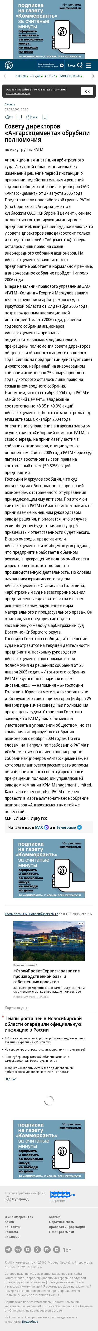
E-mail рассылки (61, 1232)
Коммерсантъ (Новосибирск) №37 (31, 913)
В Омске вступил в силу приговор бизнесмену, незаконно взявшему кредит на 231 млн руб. (45, 1040)
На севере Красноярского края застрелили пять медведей (45, 1049)
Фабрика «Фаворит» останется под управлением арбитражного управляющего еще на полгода (39, 1070)
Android (54, 1217)
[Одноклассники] (37, 1249)
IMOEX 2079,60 (69, 76)
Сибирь (10, 104)
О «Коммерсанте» (19, 1217)
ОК (87, 91)
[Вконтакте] (18, 1249)
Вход (71, 65)
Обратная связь (61, 1222)
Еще (7, 1079)
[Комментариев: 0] (19, 117)
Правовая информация (67, 1227)
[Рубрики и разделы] (88, 65)
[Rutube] (47, 1249)
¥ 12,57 (50, 76)
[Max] (56, 1249)
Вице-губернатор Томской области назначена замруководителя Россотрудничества (37, 1059)
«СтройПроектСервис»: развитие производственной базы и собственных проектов (46, 976)
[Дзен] (27, 1249)
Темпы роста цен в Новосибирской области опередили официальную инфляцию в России (43, 1024)
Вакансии (12, 1237)
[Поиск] (80, 65)
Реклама (11, 1232)
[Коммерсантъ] (9, 65)
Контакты (12, 1227)
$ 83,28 (21, 76)
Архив (9, 1222)
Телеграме (66, 827)
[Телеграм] (8, 1249)
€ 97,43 (35, 76)
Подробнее (30, 1321)
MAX (39, 827)
